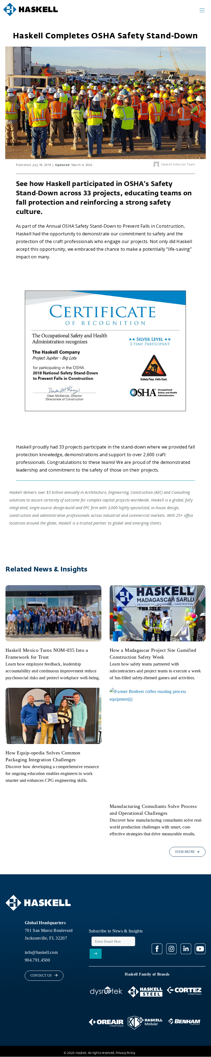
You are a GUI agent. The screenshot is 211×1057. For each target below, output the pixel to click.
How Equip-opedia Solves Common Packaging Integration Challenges (42, 756)
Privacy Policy (125, 1053)
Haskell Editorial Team (178, 164)
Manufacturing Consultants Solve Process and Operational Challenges (153, 810)
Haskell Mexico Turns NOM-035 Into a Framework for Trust (46, 653)
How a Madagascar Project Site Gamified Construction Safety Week (153, 653)
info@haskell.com (41, 952)
